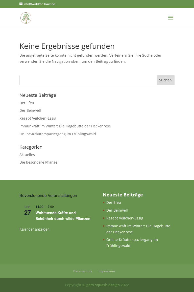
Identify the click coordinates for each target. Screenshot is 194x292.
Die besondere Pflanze (38, 162)
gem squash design (103, 284)
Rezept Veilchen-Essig (37, 118)
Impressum (107, 271)
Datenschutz (82, 271)
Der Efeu (26, 102)
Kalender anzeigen (34, 229)
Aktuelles (27, 154)
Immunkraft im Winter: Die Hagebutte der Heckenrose (65, 126)
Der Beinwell (30, 110)
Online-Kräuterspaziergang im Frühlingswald (57, 133)
